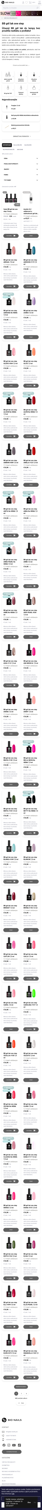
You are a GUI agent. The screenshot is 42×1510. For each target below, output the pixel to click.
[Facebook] (3, 1444)
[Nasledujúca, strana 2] (21, 1394)
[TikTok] (19, 1444)
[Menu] (39, 2)
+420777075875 (11, 1435)
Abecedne (20, 149)
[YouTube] (14, 1444)
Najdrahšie (28, 145)
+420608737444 (11, 1439)
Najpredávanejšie (8, 149)
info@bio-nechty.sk (11, 1432)
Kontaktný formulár (12, 1451)
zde (13, 1494)
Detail (31, 235)
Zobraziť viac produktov (21, 136)
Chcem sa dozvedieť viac (20, 65)
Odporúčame (7, 145)
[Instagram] (8, 1444)
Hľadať (37, 8)
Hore (22, 1403)
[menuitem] (8, 1462)
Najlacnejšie (17, 145)
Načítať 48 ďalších (21, 1386)
